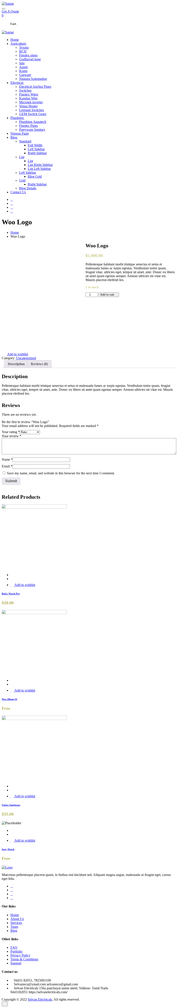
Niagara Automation (33, 79)
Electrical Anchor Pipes (35, 86)
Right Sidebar (37, 153)
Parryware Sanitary (32, 129)
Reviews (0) (39, 364)
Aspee (23, 67)
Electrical (17, 82)
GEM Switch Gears (32, 114)
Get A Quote (10, 11)
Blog (14, 137)
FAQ (13, 947)
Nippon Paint (19, 133)
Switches (25, 90)
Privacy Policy (20, 955)
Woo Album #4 (9, 699)
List (21, 157)
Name (7, 459)
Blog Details (27, 188)
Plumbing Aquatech (32, 122)
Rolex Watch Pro (11, 593)
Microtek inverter (31, 102)
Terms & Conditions (24, 959)
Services (16, 923)
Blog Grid (35, 176)
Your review (11, 436)
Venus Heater (28, 106)
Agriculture (18, 43)
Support (15, 963)
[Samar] (8, 3)
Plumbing (17, 118)
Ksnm (23, 71)
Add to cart (107, 294)
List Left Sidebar (39, 168)
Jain (22, 63)
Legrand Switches (31, 110)
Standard (25, 141)
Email (7, 466)
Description (16, 364)
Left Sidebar (36, 149)
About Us (17, 919)
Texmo (24, 47)
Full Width (35, 145)
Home (14, 39)
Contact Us (18, 192)
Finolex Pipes (28, 125)
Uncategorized (26, 358)
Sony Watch (8, 849)
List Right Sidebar (40, 165)
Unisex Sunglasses (11, 805)
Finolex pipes (28, 55)
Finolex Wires (28, 94)
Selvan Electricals (40, 999)
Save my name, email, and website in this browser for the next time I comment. (61, 473)
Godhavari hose (30, 59)
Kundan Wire (28, 98)
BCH (22, 51)
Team (14, 927)
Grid (22, 180)
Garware (25, 75)
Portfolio (16, 951)
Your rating (11, 432)
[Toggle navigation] (3, 8)
